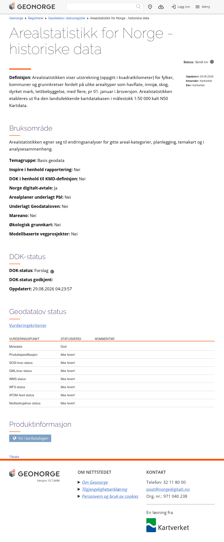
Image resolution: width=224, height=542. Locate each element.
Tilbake (14, 456)
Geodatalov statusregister (66, 18)
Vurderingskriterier (28, 325)
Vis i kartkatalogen (32, 438)
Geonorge (16, 18)
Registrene (35, 18)
